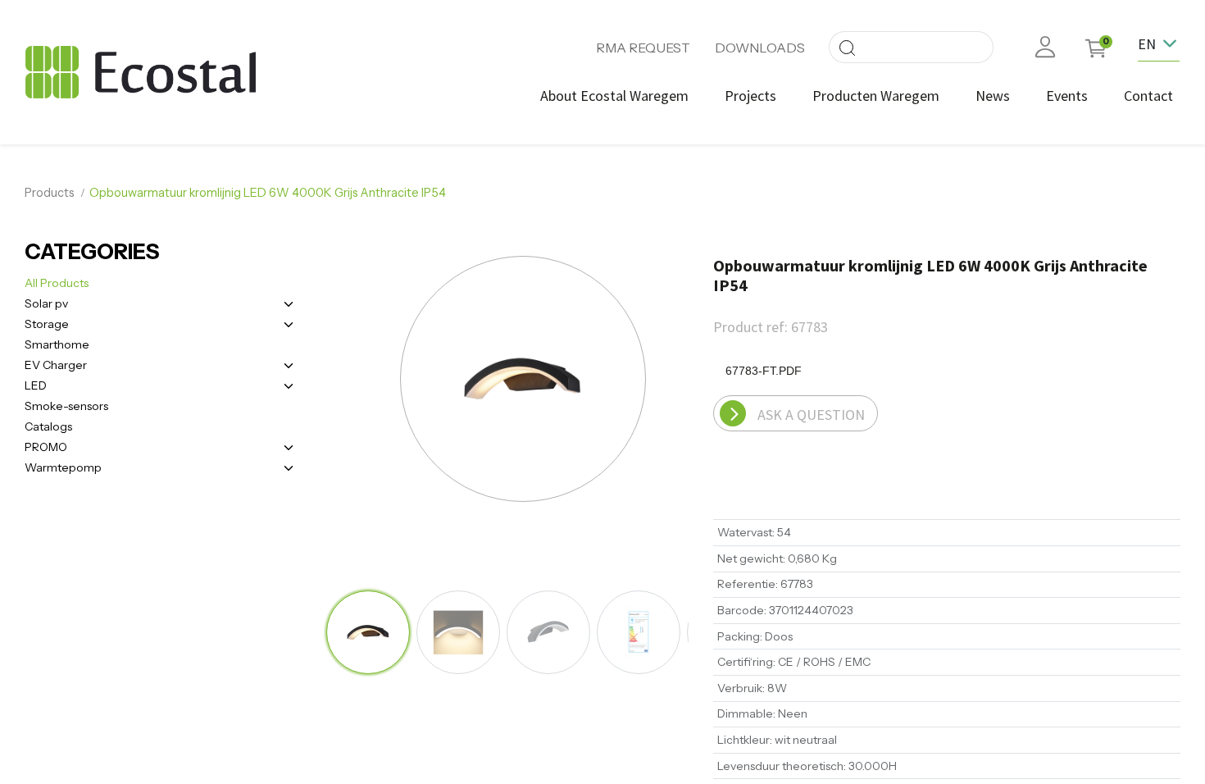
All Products (57, 283)
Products (50, 192)
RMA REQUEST (643, 47)
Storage (47, 324)
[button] (382, 380)
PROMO (46, 447)
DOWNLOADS (760, 47)
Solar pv (46, 303)
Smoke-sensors (66, 406)
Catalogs (48, 426)
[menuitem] (614, 95)
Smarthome (57, 344)
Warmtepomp (63, 467)
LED (36, 385)
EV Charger (56, 365)
